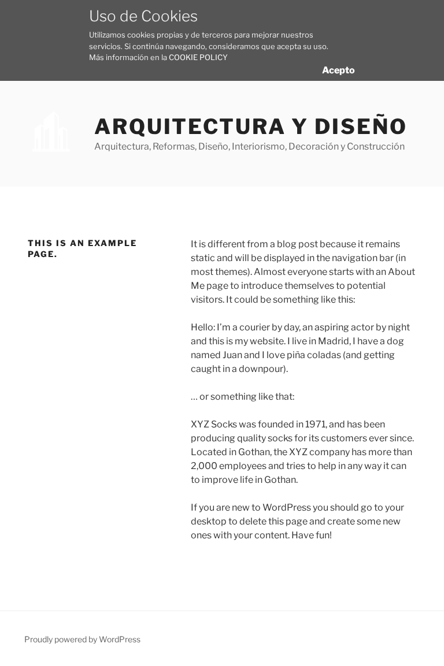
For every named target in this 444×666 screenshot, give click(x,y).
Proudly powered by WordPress (82, 639)
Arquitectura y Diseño (250, 126)
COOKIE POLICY (198, 57)
